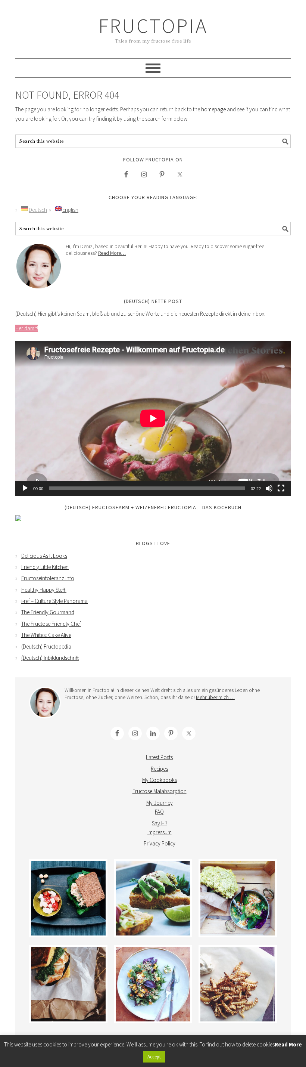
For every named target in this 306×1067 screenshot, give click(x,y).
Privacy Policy (159, 843)
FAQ (159, 811)
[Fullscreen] (281, 488)
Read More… (112, 253)
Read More (288, 1044)
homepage (213, 109)
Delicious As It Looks (44, 555)
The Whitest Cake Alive (46, 634)
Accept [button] (154, 1057)
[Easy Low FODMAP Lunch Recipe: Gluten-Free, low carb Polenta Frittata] (153, 898)
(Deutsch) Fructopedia (46, 646)
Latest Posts (159, 757)
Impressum (159, 832)
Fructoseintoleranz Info (47, 578)
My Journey (159, 802)
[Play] (25, 488)
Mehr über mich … (215, 697)
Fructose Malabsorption (159, 791)
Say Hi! (159, 823)
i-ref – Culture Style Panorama (54, 600)
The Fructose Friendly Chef (51, 623)
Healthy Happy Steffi (43, 589)
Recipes (159, 768)
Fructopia (153, 25)
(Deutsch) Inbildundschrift (50, 657)
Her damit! (26, 328)
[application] (153, 418)
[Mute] (269, 488)
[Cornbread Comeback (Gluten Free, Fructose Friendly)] (68, 984)
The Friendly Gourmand (47, 612)
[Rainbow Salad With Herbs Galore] (153, 984)
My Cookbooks (159, 779)
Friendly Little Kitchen (45, 566)
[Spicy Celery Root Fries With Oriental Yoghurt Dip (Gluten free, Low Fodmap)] (237, 984)
